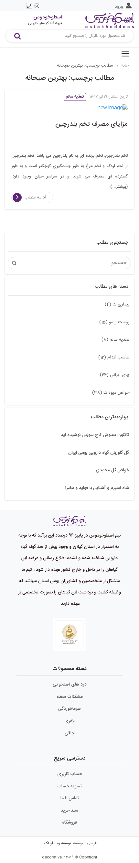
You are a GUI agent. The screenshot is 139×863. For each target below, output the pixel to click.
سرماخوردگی (69, 709)
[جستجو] (17, 36)
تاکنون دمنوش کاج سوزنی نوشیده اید (95, 435)
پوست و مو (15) (114, 322)
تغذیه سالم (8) (115, 340)
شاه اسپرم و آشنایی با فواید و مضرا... (95, 488)
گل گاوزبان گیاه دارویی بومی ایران (98, 453)
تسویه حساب (69, 786)
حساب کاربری (69, 774)
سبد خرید (69, 811)
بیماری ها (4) (117, 304)
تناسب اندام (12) (113, 357)
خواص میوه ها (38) (110, 393)
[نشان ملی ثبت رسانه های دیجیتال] (69, 634)
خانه (125, 65)
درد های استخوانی (70, 684)
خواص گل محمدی (112, 470)
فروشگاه (69, 822)
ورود (119, 7)
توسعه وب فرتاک (57, 843)
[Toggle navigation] (125, 54)
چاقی (69, 733)
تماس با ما (69, 798)
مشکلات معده (70, 697)
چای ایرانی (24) (114, 375)
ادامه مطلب (35, 197)
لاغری (69, 721)
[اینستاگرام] (37, 5)
